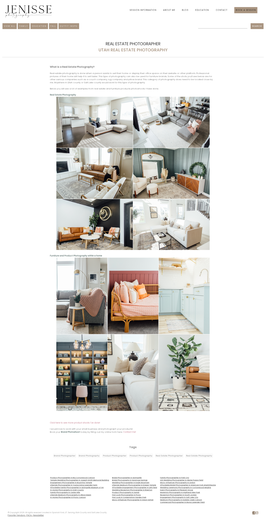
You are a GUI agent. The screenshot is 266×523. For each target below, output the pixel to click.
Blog (185, 10)
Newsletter (38, 515)
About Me (169, 10)
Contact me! (129, 432)
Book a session (246, 10)
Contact (222, 10)
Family (23, 26)
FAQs (29, 515)
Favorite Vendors (16, 515)
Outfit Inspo (69, 26)
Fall (53, 26)
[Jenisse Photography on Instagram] (257, 513)
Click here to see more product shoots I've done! (75, 422)
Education (202, 10)
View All (9, 26)
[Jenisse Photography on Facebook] (253, 513)
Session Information (143, 10)
